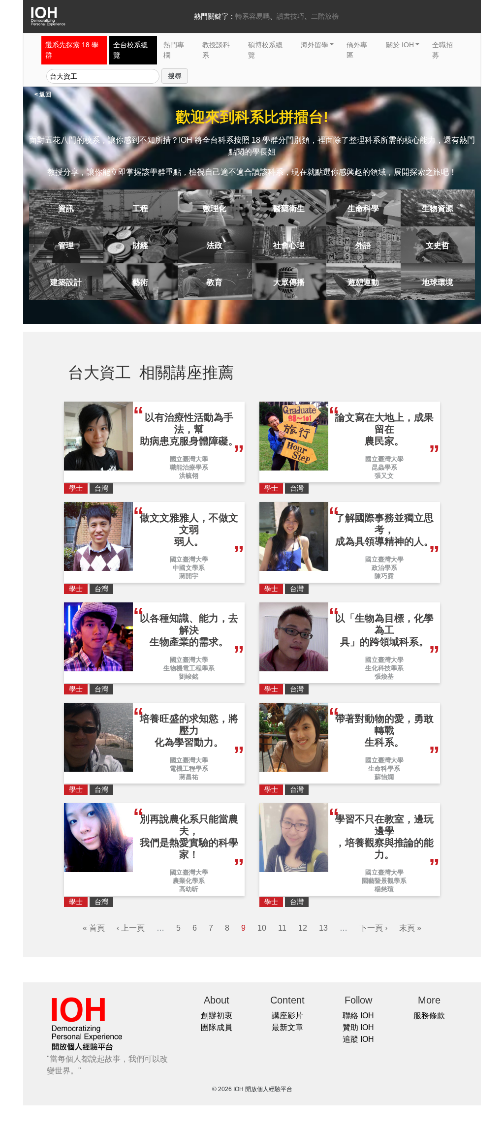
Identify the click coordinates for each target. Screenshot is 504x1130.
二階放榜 (325, 16)
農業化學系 (189, 880)
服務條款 (429, 1015)
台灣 (101, 488)
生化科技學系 (384, 668)
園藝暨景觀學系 (384, 880)
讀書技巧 (290, 16)
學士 (76, 488)
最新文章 (287, 1027)
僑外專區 (356, 50)
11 (282, 928)
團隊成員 (216, 1027)
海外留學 (314, 45)
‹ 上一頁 (131, 928)
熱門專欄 (173, 50)
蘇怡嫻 (384, 777)
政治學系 (384, 567)
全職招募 (442, 50)
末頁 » (410, 928)
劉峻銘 (188, 676)
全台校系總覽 (130, 50)
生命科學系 (384, 768)
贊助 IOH (358, 1027)
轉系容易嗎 (252, 16)
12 (302, 928)
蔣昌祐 (188, 777)
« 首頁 (94, 928)
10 (261, 928)
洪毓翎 (188, 475)
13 (323, 928)
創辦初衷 (216, 1015)
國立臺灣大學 (189, 459)
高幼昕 (188, 889)
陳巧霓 (384, 576)
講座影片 (287, 1015)
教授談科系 (216, 50)
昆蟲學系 (384, 467)
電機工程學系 (189, 768)
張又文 (384, 475)
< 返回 (42, 94)
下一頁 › (373, 928)
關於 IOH (400, 45)
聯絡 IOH (358, 1015)
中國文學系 (189, 567)
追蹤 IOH (358, 1039)
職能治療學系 (189, 467)
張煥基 (384, 676)
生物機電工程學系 (189, 668)
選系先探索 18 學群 (71, 50)
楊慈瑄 (384, 889)
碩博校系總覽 (265, 50)
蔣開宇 (188, 576)
